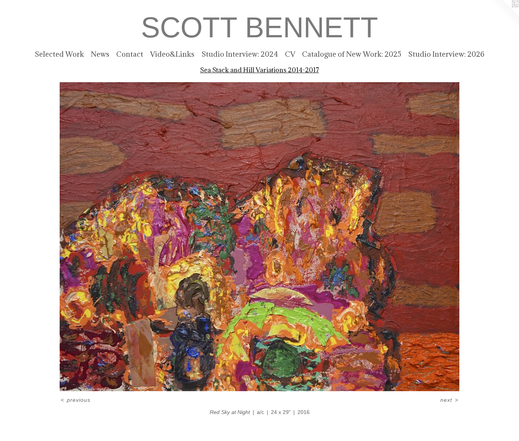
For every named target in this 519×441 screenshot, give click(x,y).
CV (290, 54)
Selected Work (59, 54)
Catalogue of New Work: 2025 (351, 54)
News (100, 54)
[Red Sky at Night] (260, 236)
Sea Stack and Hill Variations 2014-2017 (259, 70)
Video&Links (172, 54)
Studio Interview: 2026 (446, 54)
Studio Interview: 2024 (239, 54)
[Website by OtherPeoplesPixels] (504, 15)
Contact (129, 54)
